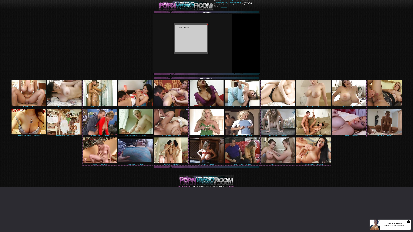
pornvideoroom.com (184, 186)
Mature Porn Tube (219, 2)
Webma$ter (230, 186)
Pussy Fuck (224, 7)
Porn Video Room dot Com (227, 0)
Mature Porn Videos (230, 2)
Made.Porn (239, 2)
